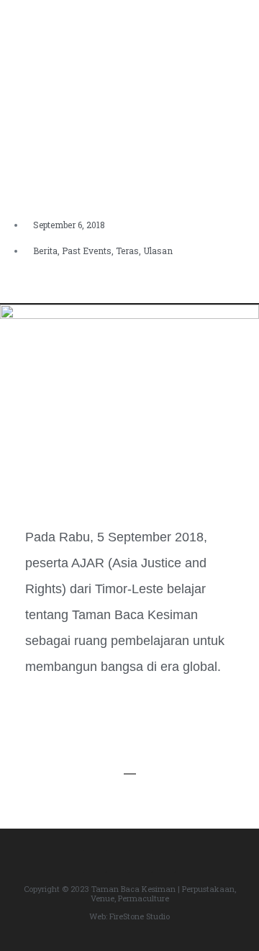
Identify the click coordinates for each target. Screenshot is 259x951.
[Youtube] (164, 861)
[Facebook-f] (94, 861)
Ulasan (158, 250)
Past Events (87, 250)
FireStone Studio (139, 916)
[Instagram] (118, 861)
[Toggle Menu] (238, 20)
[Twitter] (141, 861)
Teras (127, 250)
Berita (45, 250)
